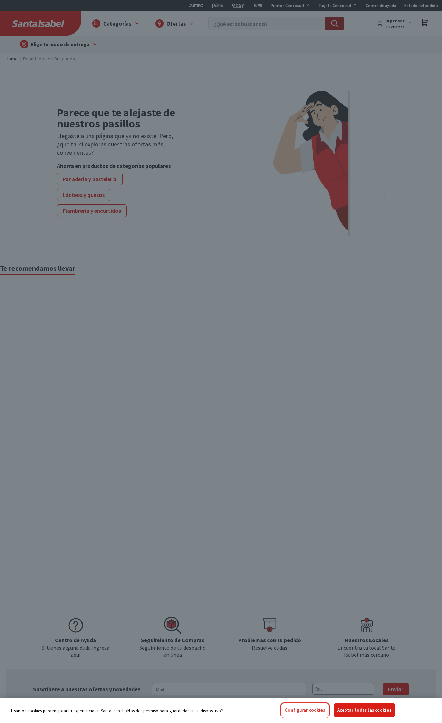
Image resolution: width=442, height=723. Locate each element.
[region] (221, 710)
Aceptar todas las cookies (364, 710)
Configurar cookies (305, 710)
